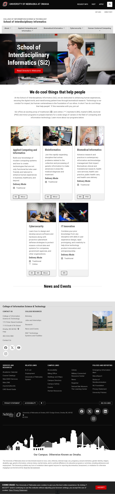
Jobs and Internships (33, 320)
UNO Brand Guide (9, 389)
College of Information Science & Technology (25, 19)
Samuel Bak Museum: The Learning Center (79, 387)
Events (50, 387)
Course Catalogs (9, 375)
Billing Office (52, 373)
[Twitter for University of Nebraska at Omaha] (89, 411)
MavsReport (97, 376)
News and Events (32, 329)
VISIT (93, 4)
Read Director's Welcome (29, 70)
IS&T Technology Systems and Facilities (33, 334)
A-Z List (28, 370)
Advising (28, 316)
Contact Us (7, 340)
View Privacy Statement (18, 490)
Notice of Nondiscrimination (99, 380)
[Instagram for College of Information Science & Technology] (5, 353)
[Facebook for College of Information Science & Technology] (5, 347)
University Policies (99, 392)
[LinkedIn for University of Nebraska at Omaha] (105, 411)
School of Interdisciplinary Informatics (24, 21)
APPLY (101, 4)
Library (74, 370)
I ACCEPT (101, 487)
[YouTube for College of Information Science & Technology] (18, 347)
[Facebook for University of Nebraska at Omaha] (82, 411)
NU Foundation (98, 386)
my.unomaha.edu (9, 386)
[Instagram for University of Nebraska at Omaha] (93, 418)
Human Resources (55, 391)
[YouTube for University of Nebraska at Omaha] (97, 411)
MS (80, 197)
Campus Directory (54, 380)
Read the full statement (32, 468)
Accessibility (52, 370)
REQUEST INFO (82, 4)
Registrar (74, 383)
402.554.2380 (8, 336)
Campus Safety (53, 384)
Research (28, 325)
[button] (8, 30)
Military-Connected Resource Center (78, 374)
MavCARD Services (10, 379)
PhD (87, 197)
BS (16, 197)
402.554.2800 (106, 403)
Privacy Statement (100, 389)
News (73, 379)
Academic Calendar (10, 372)
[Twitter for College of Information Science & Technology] (12, 347)
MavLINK (6, 382)
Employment (30, 373)
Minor (23, 197)
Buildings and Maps (55, 377)
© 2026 (26, 417)
